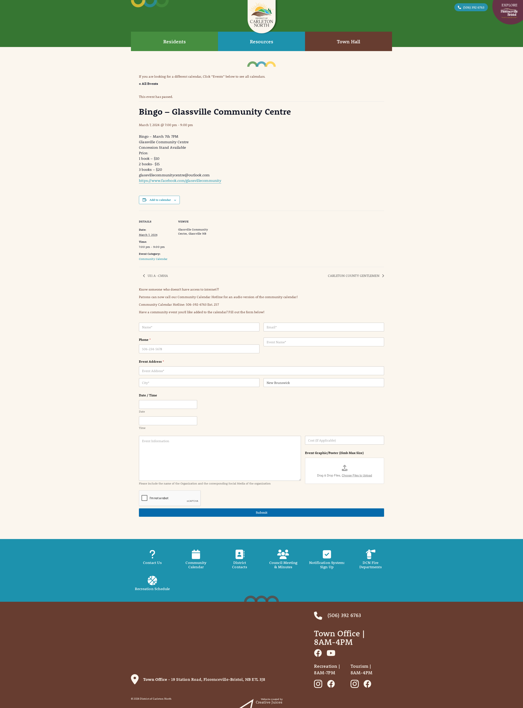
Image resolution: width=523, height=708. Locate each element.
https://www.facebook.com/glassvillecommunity (180, 180)
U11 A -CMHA (157, 275)
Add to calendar (160, 200)
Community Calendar (153, 259)
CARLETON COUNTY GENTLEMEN (354, 275)
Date (142, 411)
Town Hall (348, 41)
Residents (174, 41)
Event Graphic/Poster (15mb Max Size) (334, 453)
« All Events (148, 83)
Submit (261, 512)
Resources (261, 41)
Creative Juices (269, 702)
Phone (145, 339)
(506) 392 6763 (473, 7)
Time (142, 428)
